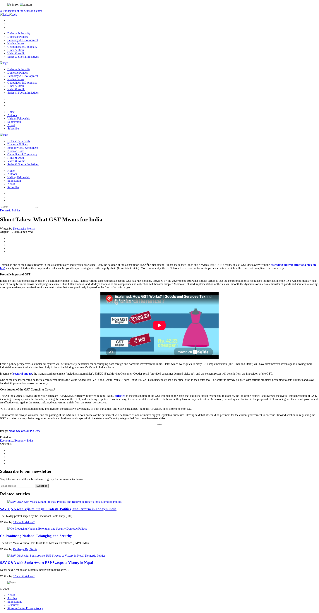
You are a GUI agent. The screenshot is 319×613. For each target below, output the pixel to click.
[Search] (36, 207)
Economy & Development (22, 40)
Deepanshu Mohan (24, 228)
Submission (14, 121)
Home (11, 111)
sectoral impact (22, 373)
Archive (12, 598)
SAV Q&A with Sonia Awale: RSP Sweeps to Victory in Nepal (46, 563)
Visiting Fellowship (18, 118)
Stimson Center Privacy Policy (25, 608)
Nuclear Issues (15, 43)
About (11, 125)
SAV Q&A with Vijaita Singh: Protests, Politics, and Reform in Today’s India (58, 509)
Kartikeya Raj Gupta (25, 549)
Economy (19, 440)
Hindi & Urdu (15, 50)
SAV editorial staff (24, 522)
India (30, 440)
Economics (6, 440)
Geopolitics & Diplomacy (22, 46)
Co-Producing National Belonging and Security (36, 536)
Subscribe (13, 128)
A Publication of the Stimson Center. (21, 10)
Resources (13, 605)
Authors (12, 115)
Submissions (14, 601)
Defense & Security (18, 33)
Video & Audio (16, 53)
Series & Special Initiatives (23, 56)
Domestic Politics (17, 36)
